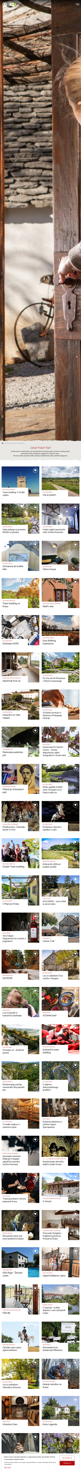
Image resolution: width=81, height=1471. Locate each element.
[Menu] (77, 4)
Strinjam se (67, 1463)
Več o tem (7, 1467)
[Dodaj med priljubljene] (35, 470)
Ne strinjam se (67, 1458)
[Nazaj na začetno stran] (4, 4)
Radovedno (21, 443)
